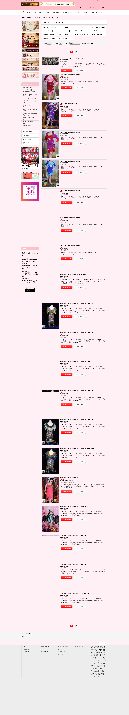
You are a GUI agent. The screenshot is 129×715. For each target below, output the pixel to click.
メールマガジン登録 (27, 172)
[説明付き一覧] (93, 43)
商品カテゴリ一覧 (45, 646)
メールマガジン (27, 139)
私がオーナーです (79, 646)
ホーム (25, 646)
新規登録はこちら (90, 7)
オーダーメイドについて (63, 646)
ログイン (82, 7)
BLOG (76, 649)
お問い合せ (26, 143)
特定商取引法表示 (27, 131)
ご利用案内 (26, 135)
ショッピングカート (28, 651)
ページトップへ (104, 643)
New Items (43, 649)
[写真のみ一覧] (89, 43)
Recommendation (44, 651)
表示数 (45, 43)
